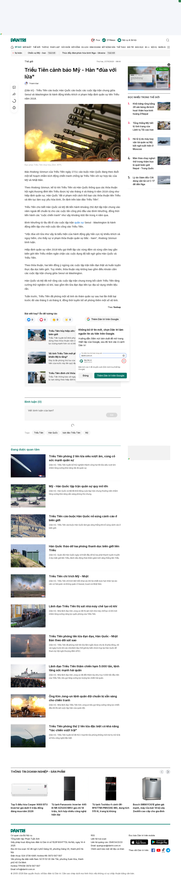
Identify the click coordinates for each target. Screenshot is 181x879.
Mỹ (86, 432)
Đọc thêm (163, 69)
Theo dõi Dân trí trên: (139, 850)
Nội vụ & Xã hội (129, 40)
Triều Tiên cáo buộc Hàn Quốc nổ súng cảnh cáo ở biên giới (83, 518)
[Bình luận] (14, 87)
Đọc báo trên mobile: (142, 835)
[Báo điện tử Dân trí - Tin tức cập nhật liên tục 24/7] (18, 40)
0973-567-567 (55, 855)
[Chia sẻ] (14, 94)
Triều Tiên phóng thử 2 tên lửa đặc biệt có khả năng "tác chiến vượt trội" (84, 728)
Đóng (86, 375)
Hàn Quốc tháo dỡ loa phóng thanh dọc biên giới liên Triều (84, 548)
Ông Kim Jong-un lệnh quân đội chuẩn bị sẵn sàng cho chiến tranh (83, 698)
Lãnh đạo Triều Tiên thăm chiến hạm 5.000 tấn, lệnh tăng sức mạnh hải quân (84, 668)
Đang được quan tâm (25, 449)
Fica (98, 40)
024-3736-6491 (28, 855)
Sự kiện (18, 53)
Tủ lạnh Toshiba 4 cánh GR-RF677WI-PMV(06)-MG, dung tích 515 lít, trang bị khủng (110, 808)
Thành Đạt (33, 83)
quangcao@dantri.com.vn (109, 845)
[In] (14, 107)
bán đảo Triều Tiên (71, 432)
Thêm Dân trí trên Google (105, 319)
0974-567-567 (33, 866)
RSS (93, 835)
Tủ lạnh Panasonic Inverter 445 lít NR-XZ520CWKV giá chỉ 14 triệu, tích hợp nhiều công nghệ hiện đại (68, 809)
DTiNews (111, 40)
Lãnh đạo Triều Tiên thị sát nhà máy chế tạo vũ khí (83, 606)
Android (160, 842)
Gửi (111, 415)
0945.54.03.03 (115, 842)
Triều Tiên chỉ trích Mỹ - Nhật (69, 576)
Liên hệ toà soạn (98, 839)
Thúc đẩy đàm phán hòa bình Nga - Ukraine (88, 53)
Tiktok (163, 850)
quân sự (79, 222)
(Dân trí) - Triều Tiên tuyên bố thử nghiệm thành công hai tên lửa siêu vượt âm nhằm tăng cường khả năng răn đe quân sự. (82, 466)
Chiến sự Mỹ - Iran (41, 53)
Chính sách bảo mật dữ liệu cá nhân (107, 849)
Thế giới (29, 61)
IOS (139, 842)
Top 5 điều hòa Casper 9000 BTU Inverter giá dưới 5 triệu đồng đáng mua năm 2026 (29, 808)
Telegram (168, 850)
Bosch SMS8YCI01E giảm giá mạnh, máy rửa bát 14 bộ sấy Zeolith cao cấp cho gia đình (149, 808)
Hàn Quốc (53, 432)
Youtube (158, 850)
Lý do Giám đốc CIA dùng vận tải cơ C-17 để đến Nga (144, 181)
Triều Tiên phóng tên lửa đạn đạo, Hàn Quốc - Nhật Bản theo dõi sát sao (83, 638)
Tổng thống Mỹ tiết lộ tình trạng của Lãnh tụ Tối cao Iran (143, 126)
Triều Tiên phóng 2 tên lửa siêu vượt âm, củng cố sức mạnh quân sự (82, 458)
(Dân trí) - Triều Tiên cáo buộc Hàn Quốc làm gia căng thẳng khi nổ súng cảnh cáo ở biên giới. (85, 526)
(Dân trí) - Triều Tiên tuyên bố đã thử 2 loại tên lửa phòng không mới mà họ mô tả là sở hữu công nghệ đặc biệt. (84, 736)
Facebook (153, 850)
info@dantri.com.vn (25, 869)
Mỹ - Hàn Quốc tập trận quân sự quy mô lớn (78, 486)
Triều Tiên (38, 432)
